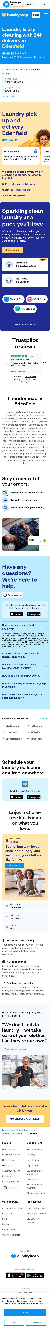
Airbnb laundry (34, 1149)
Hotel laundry (34, 1179)
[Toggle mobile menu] (46, 14)
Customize (36, 1322)
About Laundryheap (12, 1208)
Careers (6, 1224)
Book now (14, 865)
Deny (14, 1322)
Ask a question (15, 595)
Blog (4, 1218)
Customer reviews (11, 1170)
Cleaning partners (11, 1234)
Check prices (12, 250)
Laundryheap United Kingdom (17, 1130)
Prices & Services (11, 1154)
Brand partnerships (36, 1213)
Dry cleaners (33, 1165)
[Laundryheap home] (15, 15)
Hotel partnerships (36, 1208)
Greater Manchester (12, 1133)
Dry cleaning (33, 1160)
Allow (25, 1312)
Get (45, 4)
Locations (7, 1165)
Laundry (31, 1154)
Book (36, 14)
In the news (8, 1213)
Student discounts (36, 1193)
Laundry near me (11, 1181)
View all (44, 718)
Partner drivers (9, 1229)
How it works (9, 140)
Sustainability (8, 1176)
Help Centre (8, 1160)
